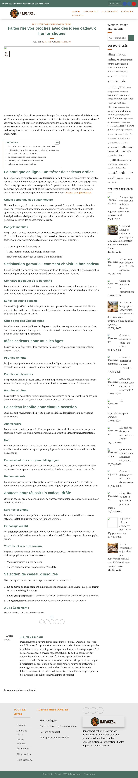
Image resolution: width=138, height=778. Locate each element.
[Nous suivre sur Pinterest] (134, 4)
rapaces (113, 160)
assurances (113, 95)
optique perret (112, 147)
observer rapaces (124, 138)
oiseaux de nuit (124, 143)
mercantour (118, 134)
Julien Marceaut (63, 42)
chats (122, 102)
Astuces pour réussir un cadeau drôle (25, 160)
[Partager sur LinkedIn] (62, 621)
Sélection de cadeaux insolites (22, 164)
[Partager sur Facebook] (41, 621)
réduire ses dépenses (115, 164)
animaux (120, 75)
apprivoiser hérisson (121, 92)
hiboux (114, 122)
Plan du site (89, 774)
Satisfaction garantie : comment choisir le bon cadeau (33, 150)
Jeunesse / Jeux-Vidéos (60, 24)
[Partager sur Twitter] (46, 621)
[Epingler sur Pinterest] (57, 621)
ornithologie (125, 147)
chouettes (119, 107)
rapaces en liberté (125, 160)
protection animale (120, 151)
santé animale (120, 172)
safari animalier (120, 168)
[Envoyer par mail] (51, 621)
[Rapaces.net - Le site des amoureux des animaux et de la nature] (34, 13)
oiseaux (113, 142)
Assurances (78, 15)
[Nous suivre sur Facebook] (125, 4)
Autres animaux (109, 11)
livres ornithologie (114, 126)
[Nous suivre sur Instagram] (129, 4)
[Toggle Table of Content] (56, 142)
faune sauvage (120, 118)
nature (127, 134)
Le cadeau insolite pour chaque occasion (27, 157)
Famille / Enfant (40, 24)
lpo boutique (120, 130)
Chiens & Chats (91, 11)
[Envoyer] (131, 37)
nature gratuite (113, 138)
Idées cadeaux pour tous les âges (23, 153)
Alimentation (127, 11)
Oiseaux (76, 11)
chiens (112, 107)
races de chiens (116, 155)
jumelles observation (124, 122)
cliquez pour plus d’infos (78, 192)
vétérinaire (118, 178)
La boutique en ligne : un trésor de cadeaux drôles (31, 146)
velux (109, 178)
